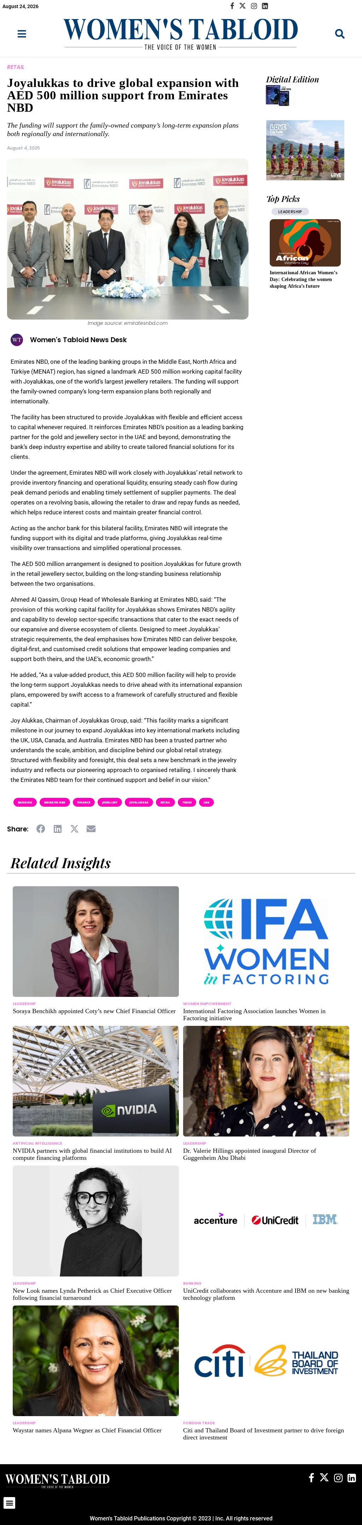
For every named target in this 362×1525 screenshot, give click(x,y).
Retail (15, 67)
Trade (187, 802)
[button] (41, 829)
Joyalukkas (138, 802)
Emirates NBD (54, 802)
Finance (83, 802)
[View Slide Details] (305, 150)
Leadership (290, 211)
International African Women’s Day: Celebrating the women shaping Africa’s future (303, 279)
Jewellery (109, 802)
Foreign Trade (199, 1423)
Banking (25, 802)
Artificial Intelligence (37, 1143)
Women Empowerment (207, 1003)
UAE (206, 802)
